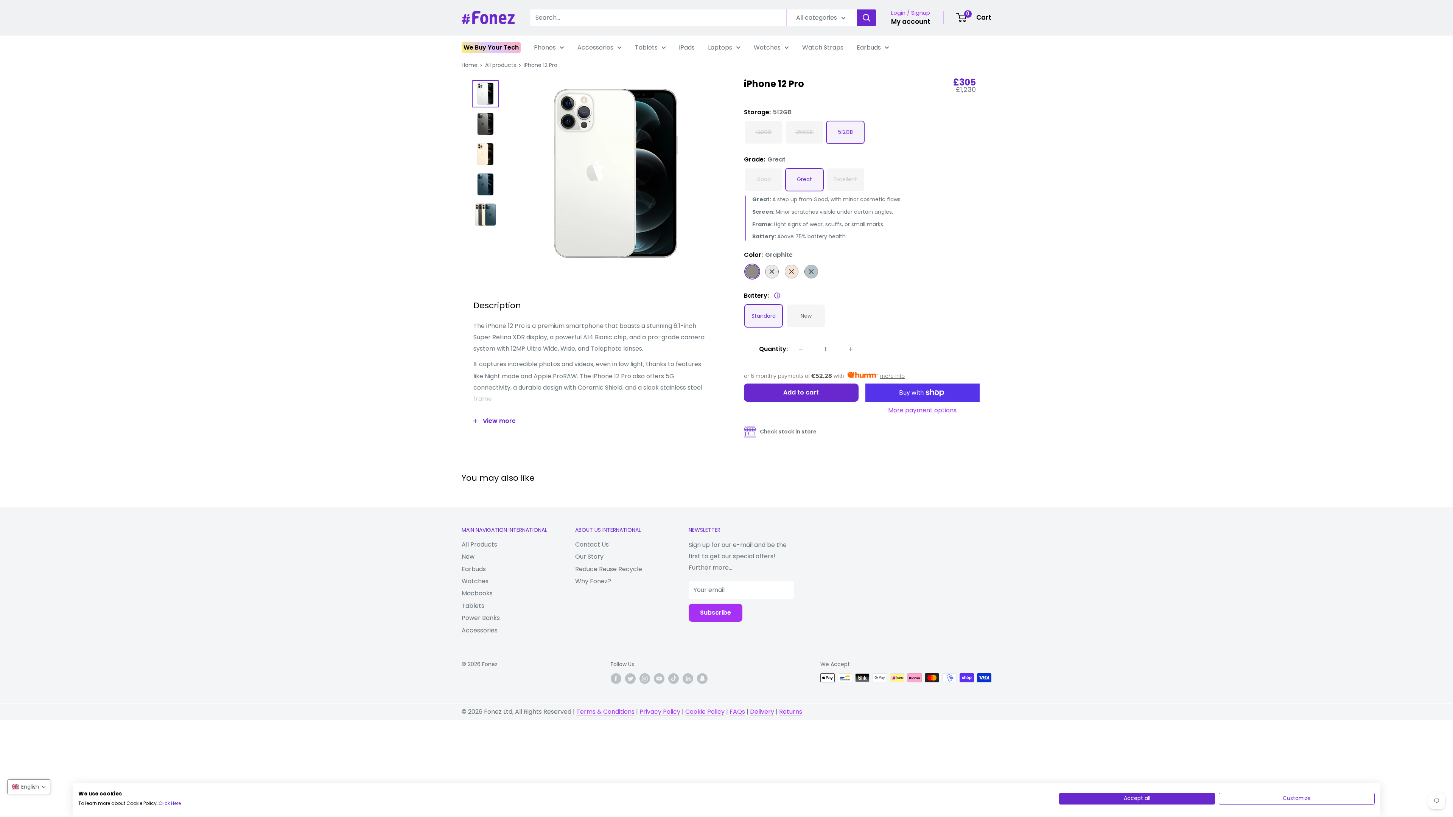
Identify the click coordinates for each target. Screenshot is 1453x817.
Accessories (595, 47)
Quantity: (773, 349)
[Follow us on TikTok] (673, 678)
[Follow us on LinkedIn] (688, 678)
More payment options (922, 410)
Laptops (720, 47)
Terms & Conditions (605, 711)
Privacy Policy (659, 711)
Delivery (762, 711)
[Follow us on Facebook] (616, 678)
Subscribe (715, 612)
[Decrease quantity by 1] (801, 349)
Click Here (170, 803)
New (468, 556)
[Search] (866, 17)
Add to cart (801, 392)
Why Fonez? (593, 581)
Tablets (646, 47)
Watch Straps (822, 47)
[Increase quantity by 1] (851, 349)
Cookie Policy (705, 711)
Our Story (589, 556)
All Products (479, 544)
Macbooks (477, 593)
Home (470, 65)
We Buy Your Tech (491, 47)
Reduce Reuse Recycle (608, 569)
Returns (790, 711)
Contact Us (592, 544)
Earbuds (869, 47)
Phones (545, 47)
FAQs (737, 711)
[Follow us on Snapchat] (702, 678)
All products (500, 65)
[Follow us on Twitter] (630, 678)
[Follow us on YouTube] (659, 678)
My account (910, 21)
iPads (687, 47)
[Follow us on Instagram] (644, 678)
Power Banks (481, 618)
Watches (767, 47)
